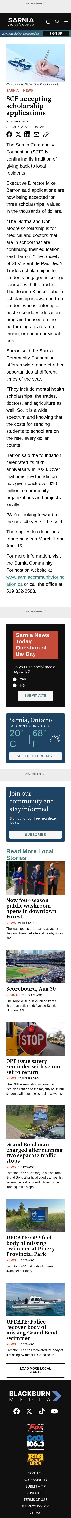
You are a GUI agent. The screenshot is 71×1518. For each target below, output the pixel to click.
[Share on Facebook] (9, 134)
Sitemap (36, 1513)
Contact (35, 1473)
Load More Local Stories (35, 1370)
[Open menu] (66, 21)
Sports (13, 995)
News (28, 90)
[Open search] (57, 21)
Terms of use (36, 1499)
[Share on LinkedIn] (27, 134)
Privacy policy (35, 1506)
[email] (36, 134)
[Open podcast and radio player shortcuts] (48, 21)
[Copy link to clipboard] (46, 134)
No (22, 685)
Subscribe (35, 834)
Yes (23, 679)
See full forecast (35, 756)
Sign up (55, 33)
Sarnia (12, 90)
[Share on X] (18, 134)
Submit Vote (35, 695)
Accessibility (36, 1480)
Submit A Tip (35, 1486)
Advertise (35, 1493)
